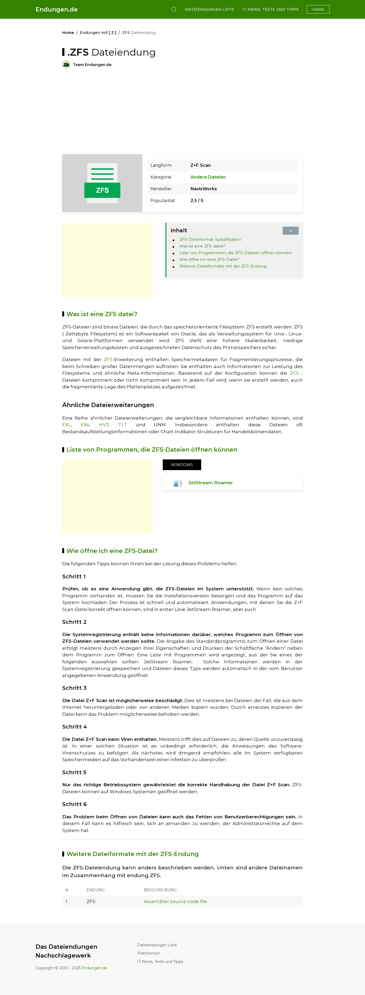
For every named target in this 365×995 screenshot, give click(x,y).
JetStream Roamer (210, 482)
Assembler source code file (175, 901)
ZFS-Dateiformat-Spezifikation (210, 239)
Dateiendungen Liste (209, 9)
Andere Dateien (208, 177)
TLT (122, 424)
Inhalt (178, 230)
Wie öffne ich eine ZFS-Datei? (209, 259)
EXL (66, 424)
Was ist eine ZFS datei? (202, 246)
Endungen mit (98, 32)
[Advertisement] (107, 260)
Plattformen (148, 953)
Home (318, 9)
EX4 (85, 424)
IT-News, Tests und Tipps (270, 9)
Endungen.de (57, 9)
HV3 (103, 424)
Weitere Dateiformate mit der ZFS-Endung (222, 266)
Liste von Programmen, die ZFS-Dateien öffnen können (235, 252)
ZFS (108, 359)
